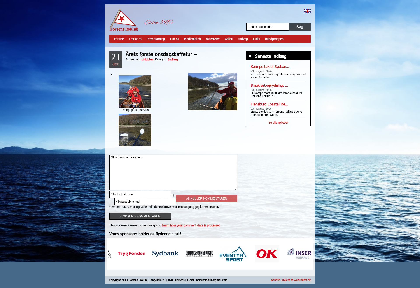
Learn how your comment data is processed (191, 225)
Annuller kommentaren (206, 198)
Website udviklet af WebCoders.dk (291, 279)
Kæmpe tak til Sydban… (270, 66)
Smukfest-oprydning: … (269, 85)
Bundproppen (274, 39)
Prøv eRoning (156, 39)
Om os (174, 39)
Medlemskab (192, 39)
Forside (119, 39)
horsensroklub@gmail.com (211, 280)
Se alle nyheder (278, 122)
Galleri (229, 39)
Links (256, 39)
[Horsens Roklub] (123, 20)
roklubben (147, 59)
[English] (307, 11)
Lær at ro (135, 39)
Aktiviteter (213, 39)
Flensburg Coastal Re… (269, 104)
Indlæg (243, 39)
